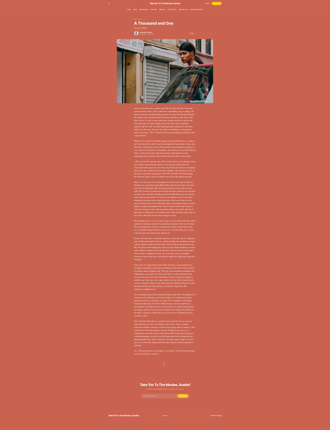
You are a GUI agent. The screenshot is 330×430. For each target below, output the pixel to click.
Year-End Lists (171, 9)
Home (129, 9)
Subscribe (216, 3)
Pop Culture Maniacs (196, 9)
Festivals (162, 9)
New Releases (143, 9)
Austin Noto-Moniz (145, 32)
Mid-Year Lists (183, 9)
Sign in (208, 3)
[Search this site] (109, 3)
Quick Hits (153, 9)
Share (192, 33)
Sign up (165, 415)
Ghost (220, 415)
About (135, 9)
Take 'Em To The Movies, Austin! (165, 3)
